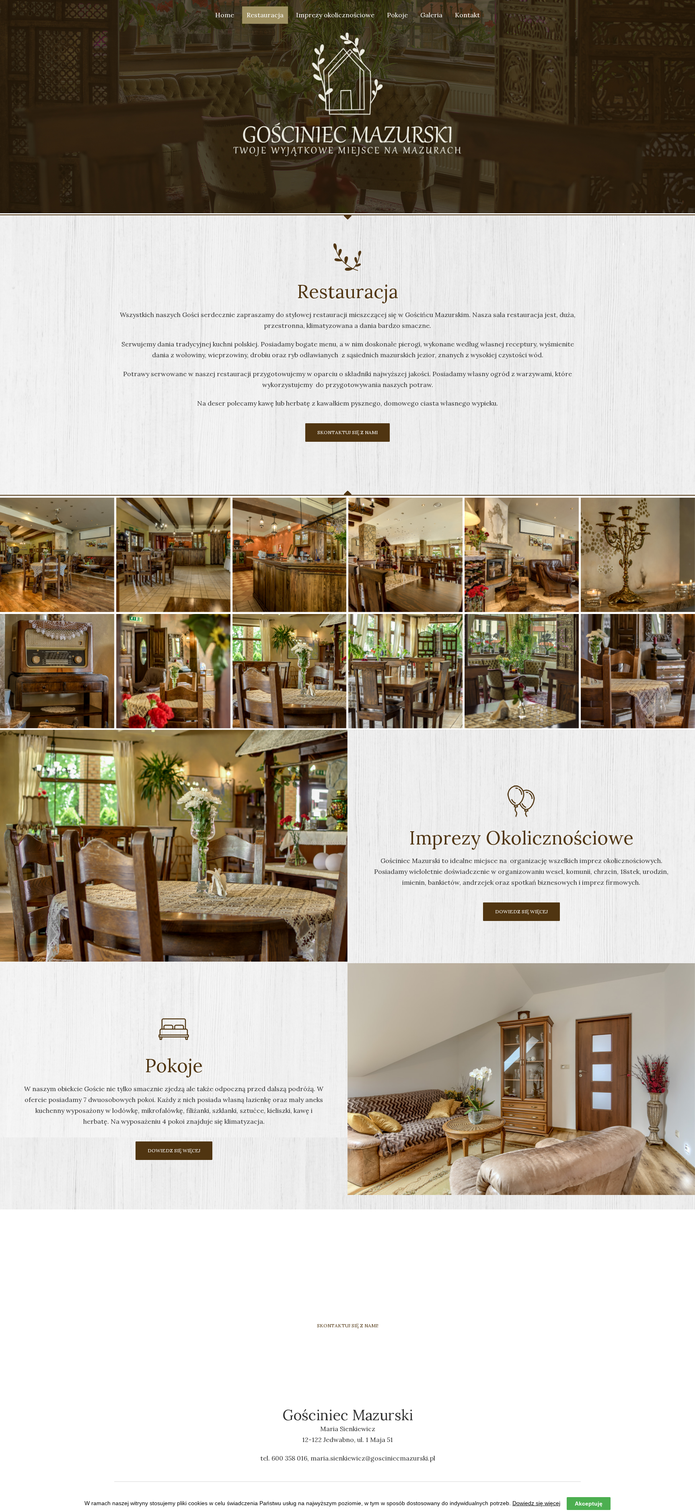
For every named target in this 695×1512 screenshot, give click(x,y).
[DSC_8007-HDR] (522, 671)
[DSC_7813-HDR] (405, 555)
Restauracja (265, 15)
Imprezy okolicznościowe (335, 15)
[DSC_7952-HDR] (289, 671)
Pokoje (397, 15)
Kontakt (467, 15)
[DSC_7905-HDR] (57, 671)
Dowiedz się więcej (536, 1503)
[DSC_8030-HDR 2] (638, 671)
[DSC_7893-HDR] (638, 555)
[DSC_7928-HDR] (173, 671)
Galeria (431, 15)
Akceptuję (588, 1503)
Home (224, 15)
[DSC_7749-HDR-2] (57, 555)
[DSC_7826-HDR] (522, 555)
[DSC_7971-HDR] (405, 671)
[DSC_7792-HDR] (289, 555)
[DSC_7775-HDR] (173, 555)
